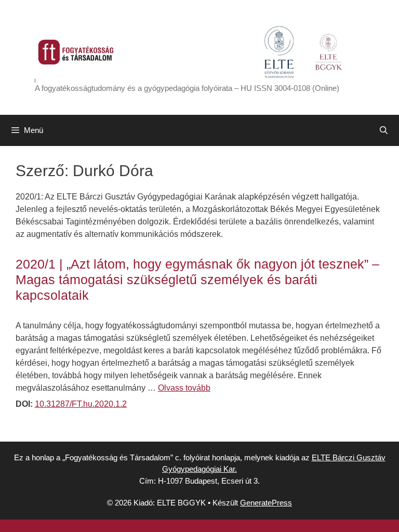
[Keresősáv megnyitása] (383, 130)
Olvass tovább (184, 387)
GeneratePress (266, 502)
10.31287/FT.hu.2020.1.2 (81, 404)
